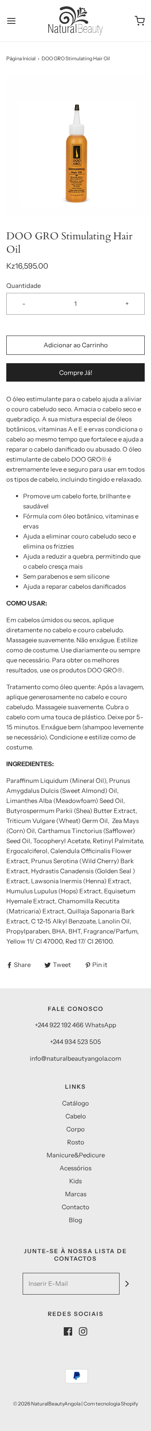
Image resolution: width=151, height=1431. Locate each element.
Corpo (75, 1129)
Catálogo (75, 1103)
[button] (75, 146)
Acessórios (75, 1168)
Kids (75, 1181)
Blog (75, 1220)
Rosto (75, 1142)
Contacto (75, 1207)
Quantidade (23, 286)
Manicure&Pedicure (76, 1155)
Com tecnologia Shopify (110, 1403)
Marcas (75, 1194)
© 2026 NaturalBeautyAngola (47, 1403)
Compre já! (75, 373)
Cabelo (75, 1116)
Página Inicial (21, 58)
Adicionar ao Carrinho (76, 345)
